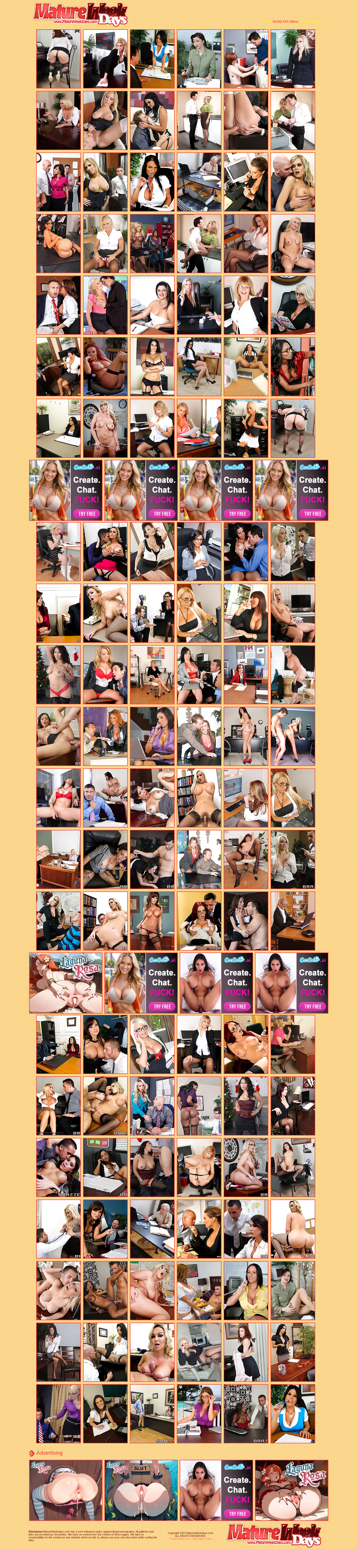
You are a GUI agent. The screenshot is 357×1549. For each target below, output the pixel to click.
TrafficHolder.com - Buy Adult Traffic (190, 1538)
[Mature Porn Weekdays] (82, 25)
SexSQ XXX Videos (285, 21)
